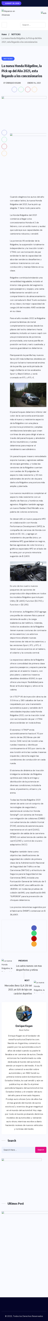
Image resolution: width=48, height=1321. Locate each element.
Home (4, 34)
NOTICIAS (16, 34)
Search (41, 1149)
